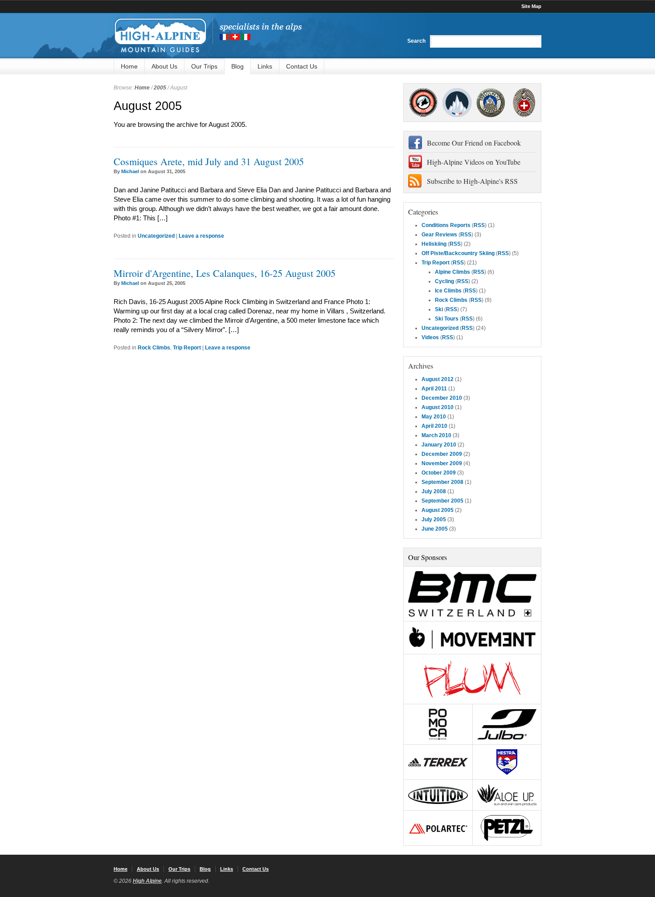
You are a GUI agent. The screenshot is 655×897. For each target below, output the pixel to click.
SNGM (457, 102)
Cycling (444, 281)
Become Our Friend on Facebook (474, 142)
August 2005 (438, 510)
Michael (130, 171)
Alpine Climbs (452, 272)
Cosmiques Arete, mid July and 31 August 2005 (209, 161)
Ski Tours (446, 319)
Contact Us (301, 66)
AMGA (423, 102)
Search (416, 41)
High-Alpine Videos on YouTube (473, 161)
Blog (237, 66)
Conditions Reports (446, 225)
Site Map (531, 6)
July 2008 (434, 491)
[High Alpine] (208, 35)
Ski (439, 309)
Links (265, 66)
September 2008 (442, 482)
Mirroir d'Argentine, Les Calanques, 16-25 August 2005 (225, 273)
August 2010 (438, 407)
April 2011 (434, 389)
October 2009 (439, 473)
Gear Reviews (439, 234)
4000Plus (524, 102)
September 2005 (442, 501)
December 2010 (442, 398)
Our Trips (204, 66)
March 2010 (436, 435)
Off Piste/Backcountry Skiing (458, 253)
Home (129, 66)
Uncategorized (156, 236)
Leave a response (201, 236)
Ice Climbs (448, 291)
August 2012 (438, 379)
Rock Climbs (154, 348)
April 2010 (434, 426)
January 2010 (439, 445)
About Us (164, 66)
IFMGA (490, 102)
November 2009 (442, 463)
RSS (479, 225)
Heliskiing (434, 244)
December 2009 (442, 454)
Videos (430, 337)
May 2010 (434, 417)
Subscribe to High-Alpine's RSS (472, 181)
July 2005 (434, 519)
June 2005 (435, 529)
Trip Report (187, 348)
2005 (160, 88)
